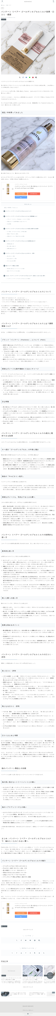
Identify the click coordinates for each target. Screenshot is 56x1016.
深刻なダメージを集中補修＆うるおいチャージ (17, 221)
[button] (36, 77)
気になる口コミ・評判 (12, 258)
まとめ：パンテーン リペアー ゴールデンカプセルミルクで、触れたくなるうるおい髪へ (25, 275)
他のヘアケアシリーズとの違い (13, 270)
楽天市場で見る (33, 193)
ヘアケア (5, 926)
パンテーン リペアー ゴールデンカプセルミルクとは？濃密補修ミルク (21, 216)
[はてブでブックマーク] (26, 77)
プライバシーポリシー (28, 1010)
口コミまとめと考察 (11, 260)
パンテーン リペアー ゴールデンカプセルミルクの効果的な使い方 (20, 241)
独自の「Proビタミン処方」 (13, 233)
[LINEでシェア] (30, 77)
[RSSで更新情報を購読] (43, 953)
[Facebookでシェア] (23, 77)
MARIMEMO (28, 1)
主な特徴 (9, 223)
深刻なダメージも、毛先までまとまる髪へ (16, 236)
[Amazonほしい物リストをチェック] (30, 953)
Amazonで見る (21, 193)
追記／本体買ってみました (11, 207)
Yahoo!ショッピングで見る (21, 197)
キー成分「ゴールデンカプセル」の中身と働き (17, 231)
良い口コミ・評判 (11, 256)
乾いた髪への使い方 (11, 246)
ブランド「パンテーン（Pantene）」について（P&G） (19, 219)
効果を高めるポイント (12, 248)
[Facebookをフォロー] (16, 953)
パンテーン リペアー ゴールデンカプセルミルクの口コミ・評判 (20, 253)
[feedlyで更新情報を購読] (39, 953)
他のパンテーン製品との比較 (12, 265)
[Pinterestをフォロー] (25, 953)
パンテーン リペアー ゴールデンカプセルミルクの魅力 (18, 278)
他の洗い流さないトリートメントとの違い (16, 268)
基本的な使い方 (10, 243)
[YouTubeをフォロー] (21, 953)
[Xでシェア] (20, 77)
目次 (25, 204)
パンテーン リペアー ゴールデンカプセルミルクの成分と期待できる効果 (22, 228)
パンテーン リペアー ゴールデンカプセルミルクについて (18, 211)
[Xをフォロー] (12, 953)
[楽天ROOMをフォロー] (34, 953)
